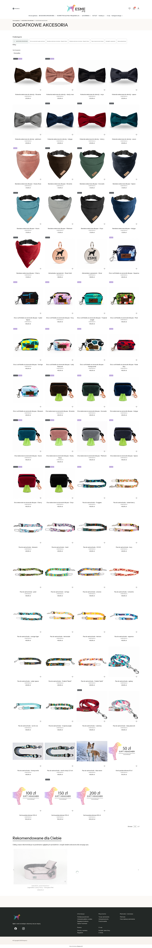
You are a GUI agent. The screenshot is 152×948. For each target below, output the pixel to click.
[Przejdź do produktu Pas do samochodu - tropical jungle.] (60, 706)
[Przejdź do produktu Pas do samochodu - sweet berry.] (124, 483)
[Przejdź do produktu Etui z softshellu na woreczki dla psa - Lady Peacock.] (60, 345)
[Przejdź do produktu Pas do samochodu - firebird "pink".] (92, 662)
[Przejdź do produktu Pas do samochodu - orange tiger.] (28, 617)
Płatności (122, 917)
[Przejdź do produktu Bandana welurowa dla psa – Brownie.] (60, 164)
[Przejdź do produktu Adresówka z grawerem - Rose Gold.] (60, 254)
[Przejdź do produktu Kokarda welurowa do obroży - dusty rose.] (60, 75)
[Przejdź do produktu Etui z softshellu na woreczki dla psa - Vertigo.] (28, 345)
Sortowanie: (17, 50)
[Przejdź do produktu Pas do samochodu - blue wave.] (92, 751)
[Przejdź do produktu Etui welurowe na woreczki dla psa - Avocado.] (92, 392)
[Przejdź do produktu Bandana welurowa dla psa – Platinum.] (60, 209)
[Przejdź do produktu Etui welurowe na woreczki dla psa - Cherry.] (28, 483)
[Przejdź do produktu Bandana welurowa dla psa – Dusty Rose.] (28, 164)
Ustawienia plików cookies (84, 919)
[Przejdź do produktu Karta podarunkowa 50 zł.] (124, 751)
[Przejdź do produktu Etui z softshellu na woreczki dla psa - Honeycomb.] (92, 345)
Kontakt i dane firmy (104, 930)
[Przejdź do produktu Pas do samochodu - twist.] (60, 528)
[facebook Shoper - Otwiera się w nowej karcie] (16, 929)
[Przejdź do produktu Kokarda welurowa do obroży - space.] (124, 75)
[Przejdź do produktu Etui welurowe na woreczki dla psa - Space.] (124, 436)
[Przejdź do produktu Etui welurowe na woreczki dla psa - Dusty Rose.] (60, 436)
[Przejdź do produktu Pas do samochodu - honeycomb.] (28, 751)
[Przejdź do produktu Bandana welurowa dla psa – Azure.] (28, 209)
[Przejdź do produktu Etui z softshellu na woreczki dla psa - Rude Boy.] (124, 345)
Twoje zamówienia (104, 917)
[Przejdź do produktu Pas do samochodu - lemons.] (92, 617)
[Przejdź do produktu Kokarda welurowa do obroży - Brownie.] (28, 75)
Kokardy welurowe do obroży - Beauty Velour (79, 41)
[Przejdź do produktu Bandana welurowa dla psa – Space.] (124, 164)
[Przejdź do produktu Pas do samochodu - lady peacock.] (124, 706)
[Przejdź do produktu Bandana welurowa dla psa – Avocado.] (92, 164)
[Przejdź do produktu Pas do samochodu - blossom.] (28, 528)
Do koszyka (121, 766)
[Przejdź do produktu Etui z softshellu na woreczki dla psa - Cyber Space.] (28, 298)
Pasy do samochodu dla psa (97, 41)
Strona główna (16, 20)
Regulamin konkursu (82, 921)
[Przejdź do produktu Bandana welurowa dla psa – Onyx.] (92, 209)
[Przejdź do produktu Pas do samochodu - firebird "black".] (60, 662)
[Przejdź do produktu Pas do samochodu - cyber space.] (28, 662)
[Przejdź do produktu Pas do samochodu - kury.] (124, 528)
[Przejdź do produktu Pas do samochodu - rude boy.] (92, 706)
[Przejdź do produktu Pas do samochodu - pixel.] (28, 572)
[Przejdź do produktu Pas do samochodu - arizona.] (92, 572)
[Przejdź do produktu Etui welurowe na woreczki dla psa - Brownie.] (60, 392)
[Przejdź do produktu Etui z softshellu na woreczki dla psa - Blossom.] (28, 392)
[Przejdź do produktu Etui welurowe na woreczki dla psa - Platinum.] (92, 436)
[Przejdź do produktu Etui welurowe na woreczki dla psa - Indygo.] (124, 392)
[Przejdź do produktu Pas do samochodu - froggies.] (92, 483)
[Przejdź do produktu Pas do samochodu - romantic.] (124, 572)
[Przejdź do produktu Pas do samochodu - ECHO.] (92, 528)
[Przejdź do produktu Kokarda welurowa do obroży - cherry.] (92, 120)
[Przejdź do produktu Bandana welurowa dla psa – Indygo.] (124, 209)
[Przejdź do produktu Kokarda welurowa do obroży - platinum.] (28, 120)
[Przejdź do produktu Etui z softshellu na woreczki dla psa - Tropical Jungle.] (92, 298)
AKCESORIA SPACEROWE (27, 20)
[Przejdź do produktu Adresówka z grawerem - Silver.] (92, 254)
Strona (130, 826)
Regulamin (80, 932)
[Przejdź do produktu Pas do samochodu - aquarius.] (124, 617)
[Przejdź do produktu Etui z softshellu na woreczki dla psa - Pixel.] (124, 298)
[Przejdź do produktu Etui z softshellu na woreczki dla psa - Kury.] (60, 298)
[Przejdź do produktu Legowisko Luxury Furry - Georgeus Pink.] (40, 866)
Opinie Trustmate (82, 923)
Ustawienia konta (103, 919)
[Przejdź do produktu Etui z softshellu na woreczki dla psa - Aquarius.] (124, 254)
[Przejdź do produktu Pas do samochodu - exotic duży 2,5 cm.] (60, 751)
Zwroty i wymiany (82, 930)
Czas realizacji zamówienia (127, 919)
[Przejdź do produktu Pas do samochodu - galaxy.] (124, 662)
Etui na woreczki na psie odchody (37, 41)
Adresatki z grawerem (110, 41)
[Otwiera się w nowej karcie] (23, 929)
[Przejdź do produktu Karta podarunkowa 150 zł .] (60, 796)
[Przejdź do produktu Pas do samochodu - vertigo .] (60, 572)
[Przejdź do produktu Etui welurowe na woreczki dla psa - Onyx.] (60, 483)
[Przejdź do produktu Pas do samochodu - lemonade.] (60, 617)
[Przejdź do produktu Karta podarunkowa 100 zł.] (28, 796)
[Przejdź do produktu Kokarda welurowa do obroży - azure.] (124, 120)
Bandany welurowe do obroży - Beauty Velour (57, 41)
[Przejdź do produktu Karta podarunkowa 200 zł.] (92, 796)
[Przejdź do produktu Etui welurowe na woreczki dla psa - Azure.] (28, 436)
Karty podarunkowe (122, 41)
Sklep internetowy (75, 946)
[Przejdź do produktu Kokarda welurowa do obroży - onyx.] (92, 75)
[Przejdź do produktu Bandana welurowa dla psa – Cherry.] (28, 254)
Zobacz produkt (26, 90)
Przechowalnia (103, 921)
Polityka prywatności (83, 917)
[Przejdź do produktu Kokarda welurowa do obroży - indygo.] (60, 120)
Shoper (24, 940)
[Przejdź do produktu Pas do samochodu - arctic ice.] (28, 706)
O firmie (101, 932)
